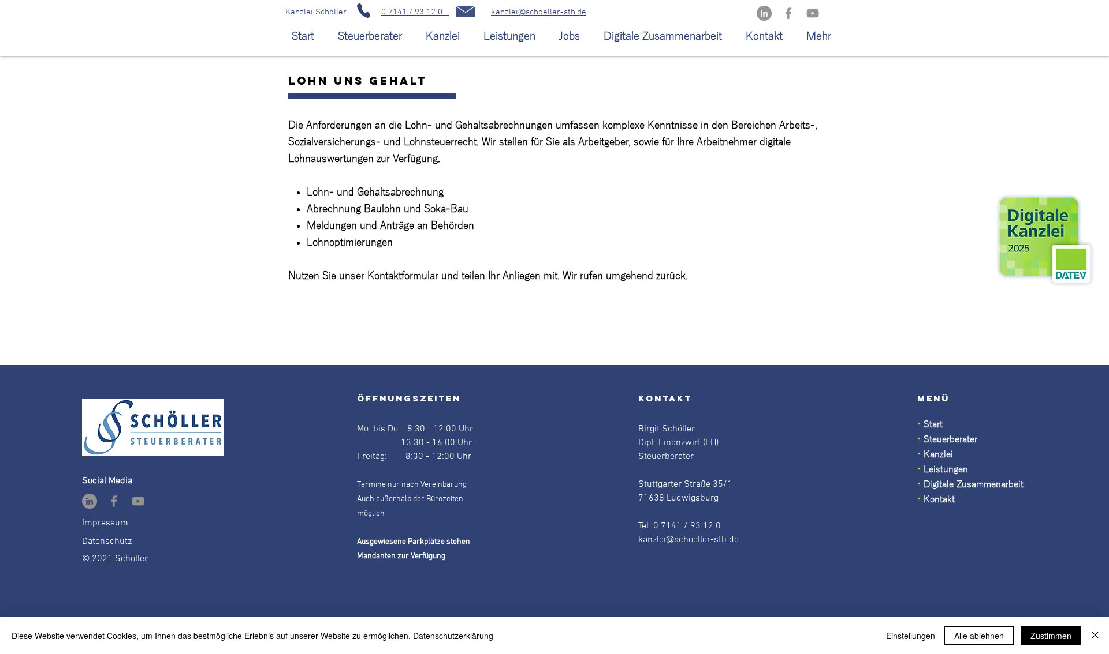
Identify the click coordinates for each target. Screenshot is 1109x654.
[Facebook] (788, 13)
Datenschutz (107, 541)
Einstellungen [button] (910, 635)
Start (932, 424)
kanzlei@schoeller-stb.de (538, 12)
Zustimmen (1050, 635)
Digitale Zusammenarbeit (974, 484)
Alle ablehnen (979, 635)
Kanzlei (938, 454)
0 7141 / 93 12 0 (415, 12)
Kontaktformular (402, 275)
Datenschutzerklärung (453, 635)
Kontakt (939, 499)
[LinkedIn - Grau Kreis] (764, 13)
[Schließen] (1095, 635)
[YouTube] (812, 13)
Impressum (105, 523)
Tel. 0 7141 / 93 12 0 (679, 526)
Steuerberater (950, 439)
